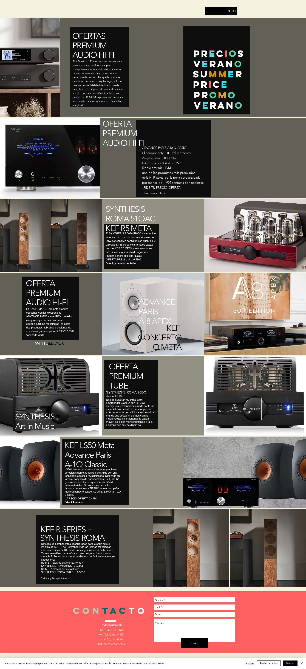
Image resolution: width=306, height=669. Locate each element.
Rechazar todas (269, 663)
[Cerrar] (302, 663)
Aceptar (290, 663)
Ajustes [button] (250, 663)
